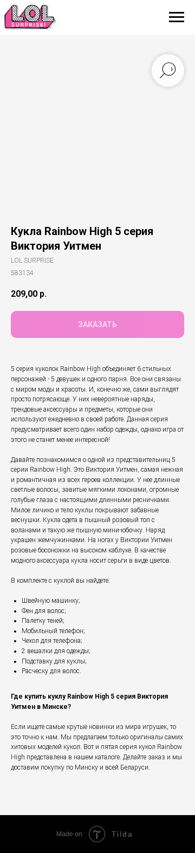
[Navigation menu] (176, 17)
